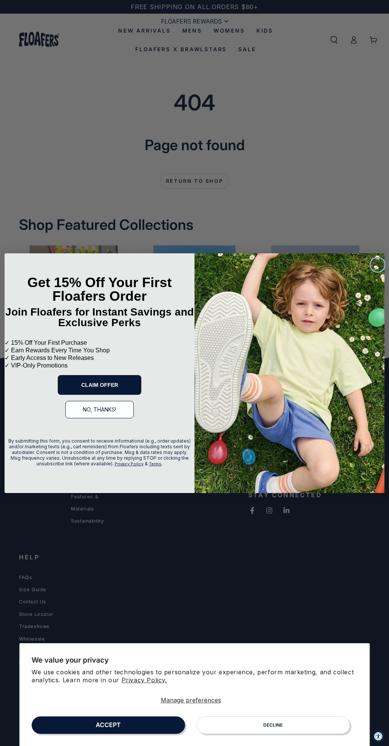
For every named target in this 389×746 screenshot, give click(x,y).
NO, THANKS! (99, 409)
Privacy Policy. (144, 680)
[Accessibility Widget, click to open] (378, 736)
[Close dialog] (377, 265)
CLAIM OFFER (99, 385)
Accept (108, 725)
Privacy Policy (129, 463)
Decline (273, 725)
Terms (155, 463)
